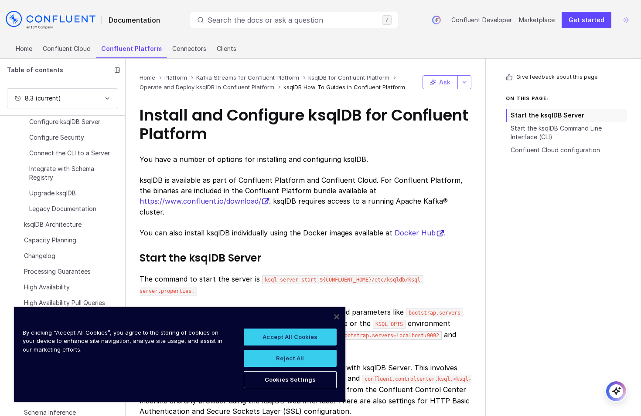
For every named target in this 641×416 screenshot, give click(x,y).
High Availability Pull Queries (64, 302)
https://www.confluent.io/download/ (200, 201)
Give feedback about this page (556, 77)
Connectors (189, 48)
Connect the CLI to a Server (69, 153)
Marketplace (537, 19)
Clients (226, 48)
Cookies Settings (290, 379)
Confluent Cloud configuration (555, 150)
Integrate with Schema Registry (61, 173)
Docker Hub (415, 232)
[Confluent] (50, 20)
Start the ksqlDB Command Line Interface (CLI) (556, 132)
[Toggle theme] (626, 20)
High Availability (47, 287)
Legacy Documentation (62, 208)
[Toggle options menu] (464, 82)
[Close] (336, 316)
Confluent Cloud (67, 48)
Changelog (39, 255)
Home (24, 48)
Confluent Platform (131, 48)
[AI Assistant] (436, 20)
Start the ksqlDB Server (547, 115)
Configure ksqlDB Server (64, 121)
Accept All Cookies (290, 336)
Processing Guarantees (57, 271)
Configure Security (56, 137)
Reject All (290, 358)
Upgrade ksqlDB (52, 193)
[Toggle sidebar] (117, 70)
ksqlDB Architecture (53, 224)
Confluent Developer (481, 19)
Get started (586, 19)
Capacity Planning (50, 240)
